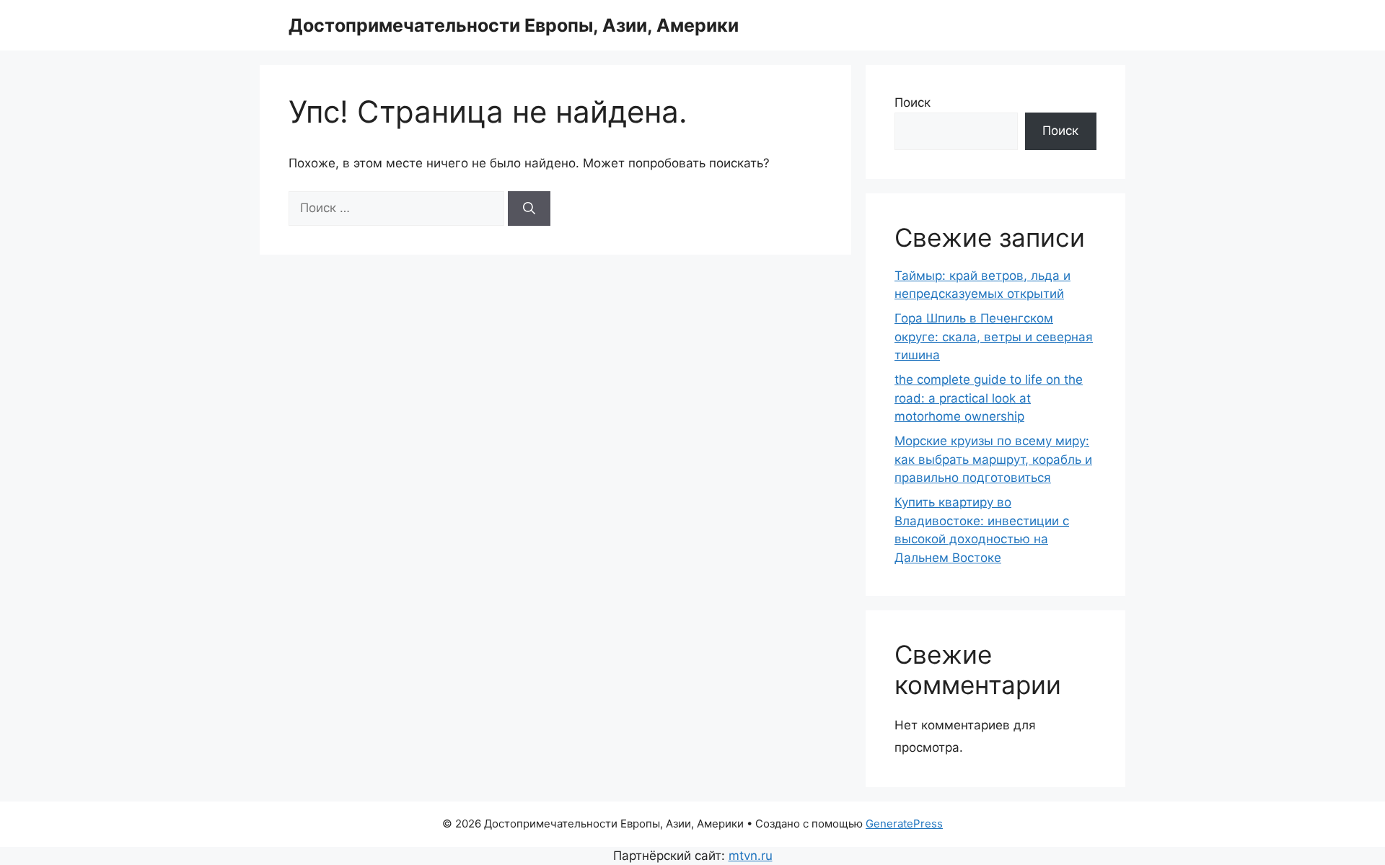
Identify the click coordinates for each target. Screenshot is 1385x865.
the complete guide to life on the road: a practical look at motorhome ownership (988, 397)
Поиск (912, 102)
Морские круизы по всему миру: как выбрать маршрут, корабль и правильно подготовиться (993, 459)
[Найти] (529, 208)
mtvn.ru (751, 855)
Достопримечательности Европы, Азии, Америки (514, 25)
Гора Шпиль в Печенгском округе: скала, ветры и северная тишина (993, 336)
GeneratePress (904, 823)
